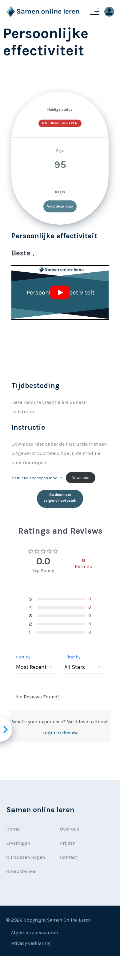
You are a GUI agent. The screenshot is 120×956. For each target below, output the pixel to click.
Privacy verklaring (31, 943)
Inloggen (109, 12)
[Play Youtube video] (60, 292)
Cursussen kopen (25, 857)
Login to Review (60, 732)
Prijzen (67, 843)
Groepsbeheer (21, 871)
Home (12, 829)
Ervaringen (18, 843)
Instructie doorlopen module (37, 477)
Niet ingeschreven (60, 123)
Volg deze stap (60, 206)
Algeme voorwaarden (34, 932)
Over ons (69, 829)
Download (81, 477)
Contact (68, 857)
